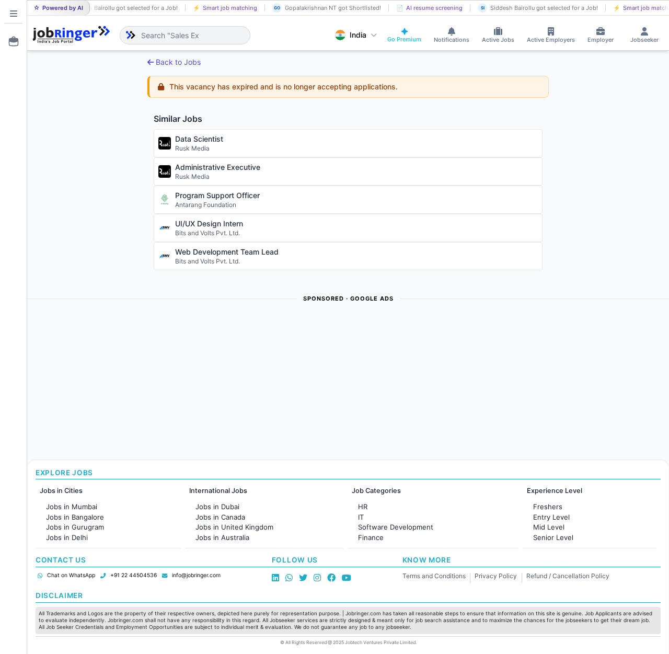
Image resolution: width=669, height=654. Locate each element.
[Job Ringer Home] (71, 35)
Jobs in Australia (222, 537)
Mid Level (548, 527)
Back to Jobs (178, 62)
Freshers (547, 506)
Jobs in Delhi (67, 537)
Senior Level (553, 537)
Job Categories (376, 491)
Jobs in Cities (61, 491)
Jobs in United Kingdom (234, 527)
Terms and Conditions (434, 576)
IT (361, 517)
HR (362, 506)
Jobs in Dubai (217, 506)
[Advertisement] (340, 381)
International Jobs (218, 491)
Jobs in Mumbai (71, 506)
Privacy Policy (496, 576)
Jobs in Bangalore (75, 517)
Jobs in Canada (220, 517)
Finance (371, 537)
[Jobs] (10, 41)
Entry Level (551, 517)
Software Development (395, 527)
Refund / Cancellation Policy (567, 576)
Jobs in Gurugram (75, 527)
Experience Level (554, 491)
